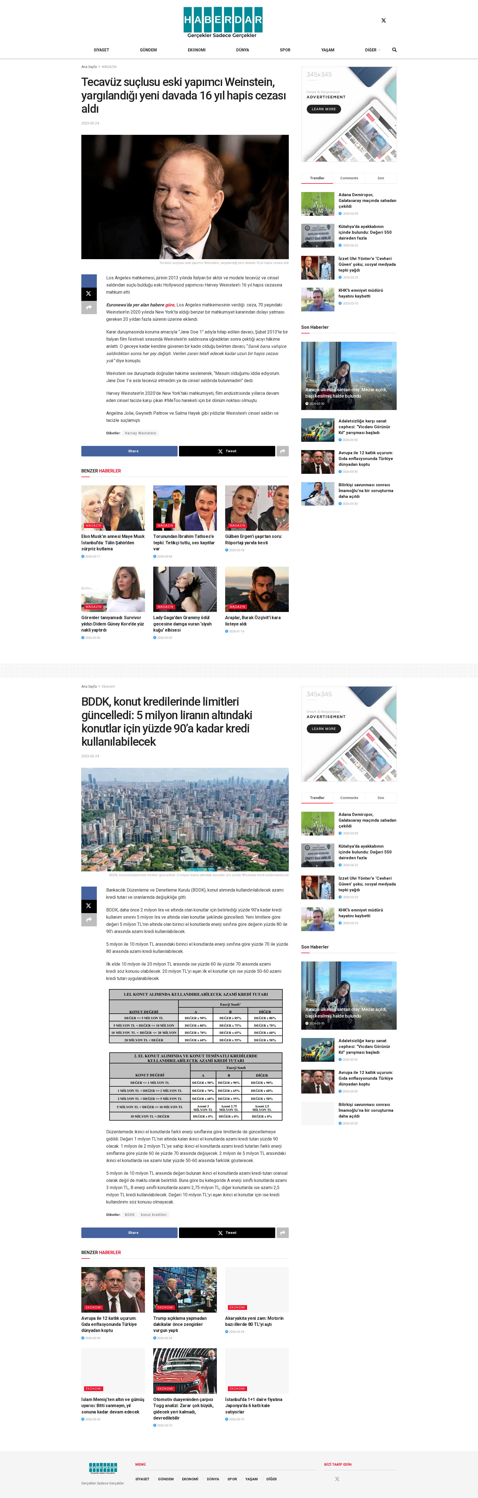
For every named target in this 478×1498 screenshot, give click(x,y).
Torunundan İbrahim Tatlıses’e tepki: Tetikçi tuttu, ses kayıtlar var (184, 542)
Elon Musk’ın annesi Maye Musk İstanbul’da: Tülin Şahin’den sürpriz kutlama (113, 542)
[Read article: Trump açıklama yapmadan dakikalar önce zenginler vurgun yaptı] (185, 1289)
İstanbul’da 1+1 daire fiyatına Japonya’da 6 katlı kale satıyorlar (253, 1406)
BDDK (130, 1215)
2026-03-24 (164, 1338)
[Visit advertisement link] (349, 114)
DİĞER (370, 50)
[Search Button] (394, 50)
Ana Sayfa (89, 67)
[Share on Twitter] (89, 294)
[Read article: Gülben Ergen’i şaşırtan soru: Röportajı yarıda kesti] (257, 508)
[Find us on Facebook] (373, 20)
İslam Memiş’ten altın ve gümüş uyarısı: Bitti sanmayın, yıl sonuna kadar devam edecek (112, 1406)
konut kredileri (154, 1215)
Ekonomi (108, 686)
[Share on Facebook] (89, 281)
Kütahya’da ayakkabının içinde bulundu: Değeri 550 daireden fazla (365, 232)
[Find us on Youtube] (394, 20)
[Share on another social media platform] (89, 307)
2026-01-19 (236, 631)
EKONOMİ (197, 50)
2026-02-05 (92, 638)
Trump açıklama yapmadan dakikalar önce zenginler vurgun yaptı (180, 1324)
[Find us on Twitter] (383, 20)
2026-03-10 (164, 1425)
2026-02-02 (164, 638)
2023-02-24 (90, 123)
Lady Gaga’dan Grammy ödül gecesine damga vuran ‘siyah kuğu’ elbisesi (182, 624)
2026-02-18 (236, 550)
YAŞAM (327, 50)
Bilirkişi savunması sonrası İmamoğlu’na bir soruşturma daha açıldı (366, 490)
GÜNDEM (148, 50)
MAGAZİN (109, 67)
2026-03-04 (164, 556)
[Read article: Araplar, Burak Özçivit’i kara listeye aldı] (257, 589)
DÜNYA (242, 50)
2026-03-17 (92, 556)
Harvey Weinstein (140, 433)
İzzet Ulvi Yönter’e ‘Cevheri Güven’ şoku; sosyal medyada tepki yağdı (367, 264)
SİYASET (101, 50)
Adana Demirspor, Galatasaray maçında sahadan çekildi (367, 200)
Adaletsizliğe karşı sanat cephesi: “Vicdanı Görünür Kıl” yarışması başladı (364, 427)
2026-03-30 (316, 404)
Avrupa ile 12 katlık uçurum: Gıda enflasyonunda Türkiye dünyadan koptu (366, 458)
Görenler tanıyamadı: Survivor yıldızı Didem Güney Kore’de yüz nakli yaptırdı (112, 624)
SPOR (285, 50)
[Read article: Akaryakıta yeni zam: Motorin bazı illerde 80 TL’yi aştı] (257, 1289)
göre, (170, 305)
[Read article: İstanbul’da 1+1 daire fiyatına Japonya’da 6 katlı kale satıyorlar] (257, 1371)
